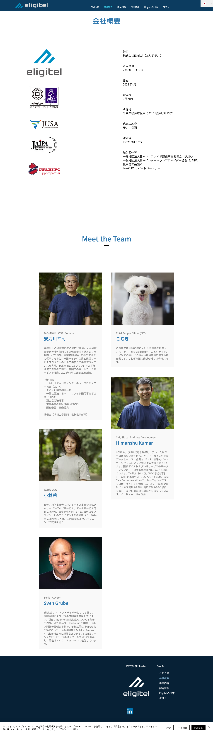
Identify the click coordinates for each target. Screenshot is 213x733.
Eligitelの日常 (167, 693)
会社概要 (164, 678)
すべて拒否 (181, 727)
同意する (198, 727)
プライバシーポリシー (69, 729)
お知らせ (164, 673)
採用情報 (164, 688)
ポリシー (164, 698)
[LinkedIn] (130, 711)
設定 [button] (169, 727)
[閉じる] (209, 728)
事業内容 (164, 683)
